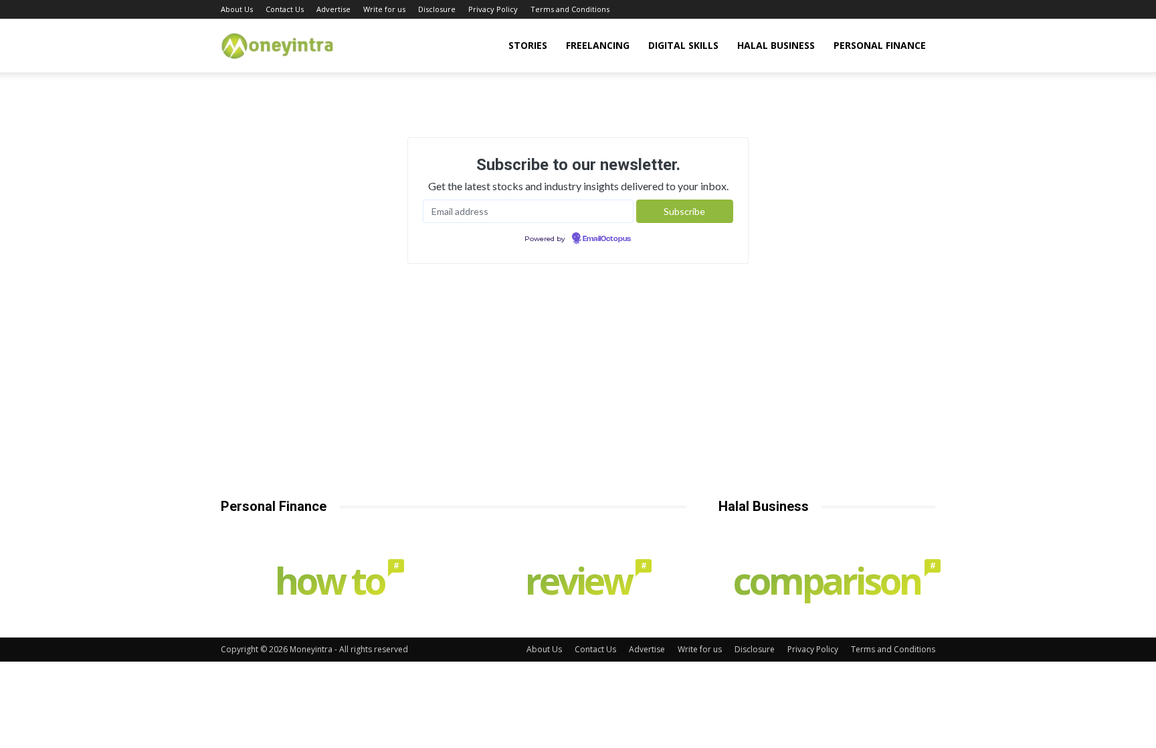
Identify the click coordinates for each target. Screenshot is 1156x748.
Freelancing (598, 45)
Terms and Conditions (570, 9)
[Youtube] (925, 9)
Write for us (384, 9)
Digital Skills (683, 45)
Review (585, 583)
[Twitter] (903, 9)
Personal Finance (880, 45)
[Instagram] (881, 9)
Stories (527, 45)
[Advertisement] (578, 396)
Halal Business (776, 45)
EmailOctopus (607, 239)
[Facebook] (859, 9)
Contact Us (285, 9)
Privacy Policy (493, 9)
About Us (237, 9)
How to (336, 583)
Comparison (833, 583)
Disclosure (437, 9)
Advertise (333, 9)
